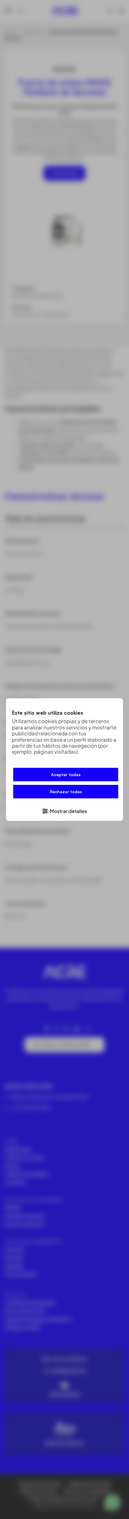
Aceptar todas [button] (65, 774)
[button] (64, 811)
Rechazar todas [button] (66, 791)
